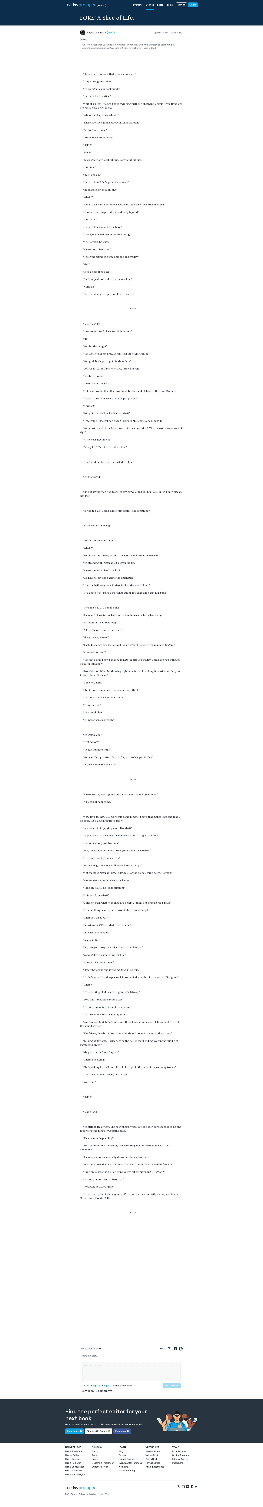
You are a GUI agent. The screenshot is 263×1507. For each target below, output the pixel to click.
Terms (74, 1494)
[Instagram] (183, 1486)
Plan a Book (151, 1459)
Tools (170, 5)
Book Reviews (179, 1451)
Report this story (88, 1355)
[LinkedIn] (187, 1486)
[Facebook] (192, 1486)
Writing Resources (154, 1466)
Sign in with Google (97, 1431)
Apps (100, 5)
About (95, 1451)
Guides (122, 1455)
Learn (160, 5)
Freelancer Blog (127, 1470)
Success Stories (100, 1466)
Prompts (138, 5)
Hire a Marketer (73, 1463)
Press (95, 1459)
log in (106, 1385)
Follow (110, 33)
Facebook (120, 1431)
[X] (179, 1486)
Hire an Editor (72, 1455)
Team (94, 1455)
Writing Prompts (180, 1455)
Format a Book (152, 1463)
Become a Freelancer (103, 1463)
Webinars (123, 1466)
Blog (121, 1451)
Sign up (181, 5)
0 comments (175, 32)
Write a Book (151, 1455)
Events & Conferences (130, 1463)
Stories (150, 5)
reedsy (80, 5)
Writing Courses (127, 1459)
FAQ (67, 1494)
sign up (96, 1385)
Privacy (83, 1494)
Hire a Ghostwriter (74, 1466)
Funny (83, 39)
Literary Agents (180, 1459)
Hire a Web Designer (75, 1474)
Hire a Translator (73, 1470)
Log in (193, 5)
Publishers (177, 1463)
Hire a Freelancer (74, 1451)
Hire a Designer (73, 1459)
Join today (73, 1431)
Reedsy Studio (152, 1451)
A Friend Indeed (147, 48)
